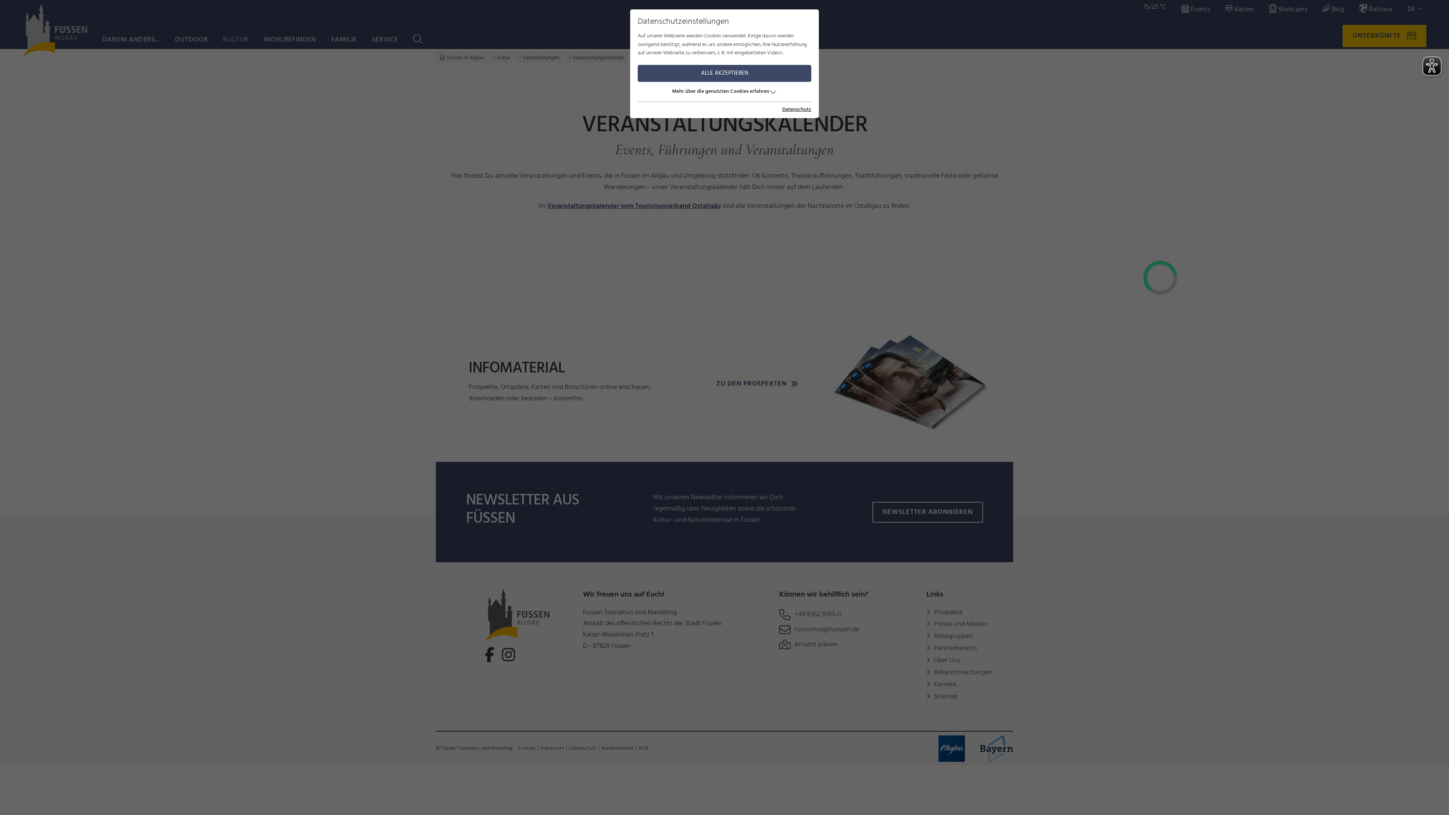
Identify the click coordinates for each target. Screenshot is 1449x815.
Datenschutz (796, 110)
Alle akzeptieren (724, 73)
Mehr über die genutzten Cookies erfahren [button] (720, 91)
